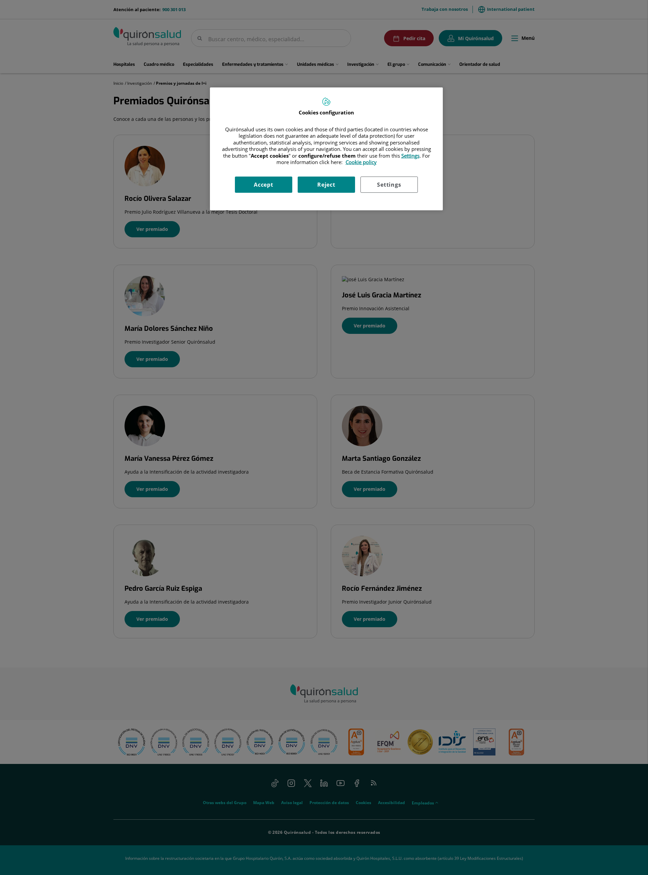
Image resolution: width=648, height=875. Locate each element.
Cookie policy (361, 162)
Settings (389, 184)
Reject (326, 184)
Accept (263, 184)
